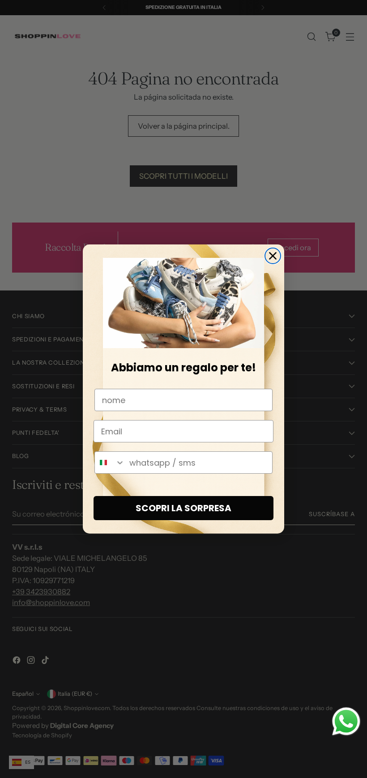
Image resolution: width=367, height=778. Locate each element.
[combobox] (110, 462)
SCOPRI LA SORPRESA (183, 508)
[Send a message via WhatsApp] (346, 721)
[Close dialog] (273, 256)
